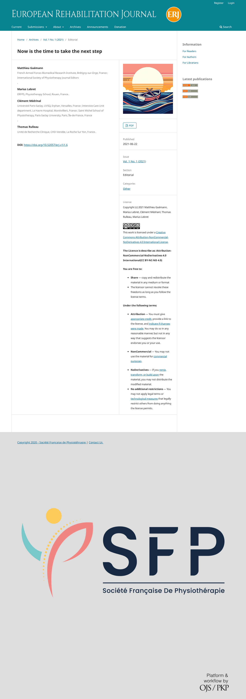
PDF (131, 125)
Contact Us (96, 442)
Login (231, 3)
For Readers (189, 51)
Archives (75, 27)
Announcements (97, 27)
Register (219, 3)
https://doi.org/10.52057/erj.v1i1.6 (46, 145)
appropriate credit (141, 319)
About (57, 27)
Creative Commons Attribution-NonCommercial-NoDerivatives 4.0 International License (145, 237)
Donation (120, 27)
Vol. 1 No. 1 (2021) (53, 39)
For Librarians (190, 62)
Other (126, 188)
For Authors (189, 57)
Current (17, 27)
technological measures (144, 398)
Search (227, 27)
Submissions (36, 27)
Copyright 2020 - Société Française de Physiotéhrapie (51, 442)
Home (20, 39)
